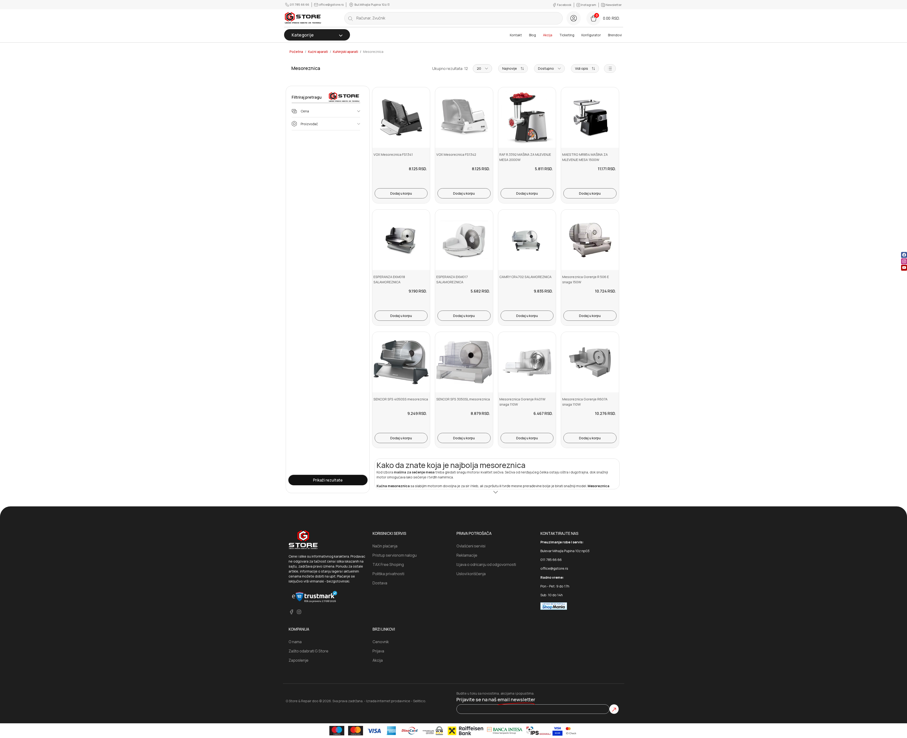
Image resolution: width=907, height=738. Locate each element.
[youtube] (904, 267)
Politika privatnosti (388, 573)
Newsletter (613, 5)
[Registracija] (573, 18)
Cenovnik (381, 641)
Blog (532, 35)
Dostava (380, 583)
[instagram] (904, 261)
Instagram (588, 5)
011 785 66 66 (299, 4)
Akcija (547, 35)
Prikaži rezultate (328, 480)
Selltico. (419, 700)
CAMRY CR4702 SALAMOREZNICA (525, 277)
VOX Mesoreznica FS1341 (393, 154)
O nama (295, 641)
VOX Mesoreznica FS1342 (456, 154)
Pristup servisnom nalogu (395, 555)
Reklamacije (466, 555)
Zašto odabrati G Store (308, 651)
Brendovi (615, 35)
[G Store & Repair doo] (303, 18)
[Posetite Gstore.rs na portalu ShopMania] (553, 605)
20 (479, 68)
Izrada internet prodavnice (388, 700)
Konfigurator (591, 35)
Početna (296, 52)
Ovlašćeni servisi (470, 546)
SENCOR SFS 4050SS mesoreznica (400, 399)
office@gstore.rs (331, 4)
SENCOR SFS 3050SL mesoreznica (463, 399)
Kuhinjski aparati (345, 52)
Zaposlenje (298, 660)
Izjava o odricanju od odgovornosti (486, 564)
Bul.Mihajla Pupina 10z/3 (372, 4)
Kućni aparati (318, 52)
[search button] (350, 18)
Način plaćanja (385, 546)
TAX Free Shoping (388, 564)
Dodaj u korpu (401, 193)
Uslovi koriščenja (471, 573)
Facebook (564, 5)
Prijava (378, 651)
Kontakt (516, 35)
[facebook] (904, 255)
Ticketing (566, 35)
